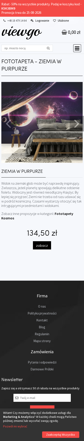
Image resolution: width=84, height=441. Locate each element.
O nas (42, 306)
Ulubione (63, 20)
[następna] (76, 123)
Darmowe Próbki (42, 369)
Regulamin (42, 334)
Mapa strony (42, 341)
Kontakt (42, 320)
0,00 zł (73, 32)
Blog (42, 327)
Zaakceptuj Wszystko (60, 435)
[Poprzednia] (7, 123)
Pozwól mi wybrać (15, 426)
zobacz (42, 245)
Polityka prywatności (42, 313)
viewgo (21, 30)
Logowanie (42, 20)
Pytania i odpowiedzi (42, 362)
